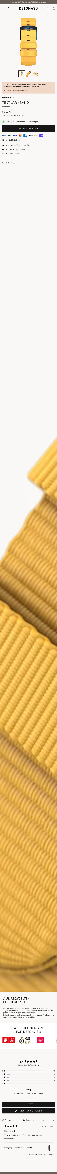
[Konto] (48, 8)
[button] (28, 97)
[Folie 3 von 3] (35, 74)
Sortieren (27, 1120)
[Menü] (3, 8)
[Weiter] (52, 1141)
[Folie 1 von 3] (22, 74)
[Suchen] (9, 8)
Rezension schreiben (35, 1111)
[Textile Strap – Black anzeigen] (49, 1148)
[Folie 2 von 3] (28, 74)
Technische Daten (8, 163)
